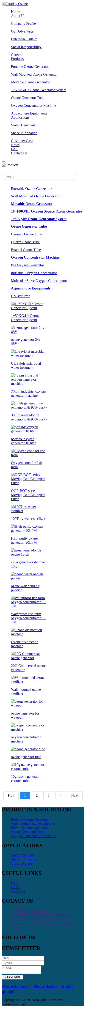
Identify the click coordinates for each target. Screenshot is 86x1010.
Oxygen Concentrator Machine (33, 105)
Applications (20, 117)
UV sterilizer (20, 296)
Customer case (21, 863)
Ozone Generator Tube (27, 98)
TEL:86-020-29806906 (28, 910)
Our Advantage (22, 31)
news (15, 145)
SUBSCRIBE (12, 977)
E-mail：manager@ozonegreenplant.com (41, 915)
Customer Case (22, 141)
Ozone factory (15, 986)
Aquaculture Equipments (30, 288)
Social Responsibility (26, 47)
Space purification (24, 859)
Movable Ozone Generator (30, 82)
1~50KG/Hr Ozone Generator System (38, 90)
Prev (11, 795)
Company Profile (23, 23)
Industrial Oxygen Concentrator (34, 273)
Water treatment (22, 855)
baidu (67, 986)
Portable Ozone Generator (30, 66)
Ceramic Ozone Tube (26, 234)
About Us (18, 891)
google (8, 991)
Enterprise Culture (24, 39)
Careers (16, 55)
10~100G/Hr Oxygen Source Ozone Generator (46, 211)
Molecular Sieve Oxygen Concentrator (39, 281)
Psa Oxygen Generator (27, 265)
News (15, 887)
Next (74, 795)
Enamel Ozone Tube (26, 250)
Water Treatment (23, 125)
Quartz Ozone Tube (25, 242)
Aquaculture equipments (29, 113)
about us (18, 16)
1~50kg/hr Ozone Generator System (39, 219)
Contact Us (19, 153)
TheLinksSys (45, 986)
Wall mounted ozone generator (33, 823)
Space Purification (24, 133)
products (17, 59)
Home (15, 12)
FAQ (14, 149)
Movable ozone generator (29, 828)
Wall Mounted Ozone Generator (34, 74)
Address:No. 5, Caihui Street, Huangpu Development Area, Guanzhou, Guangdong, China (43, 923)
